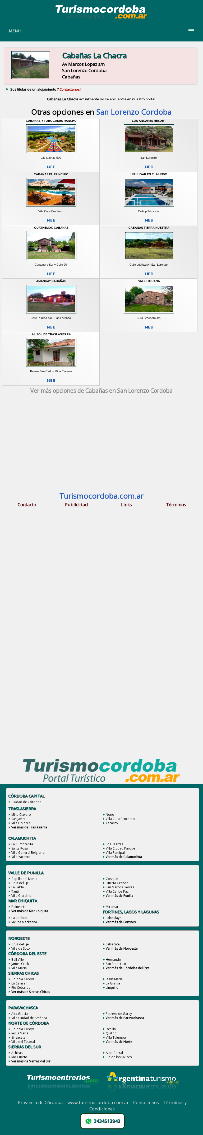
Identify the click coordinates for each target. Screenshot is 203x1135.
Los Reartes (114, 844)
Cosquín (112, 878)
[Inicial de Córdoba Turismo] (101, 18)
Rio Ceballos (20, 987)
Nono (110, 814)
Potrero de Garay (119, 1013)
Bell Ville (17, 959)
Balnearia (18, 906)
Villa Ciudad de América (29, 1018)
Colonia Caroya (23, 979)
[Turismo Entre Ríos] (62, 1096)
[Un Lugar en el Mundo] (149, 207)
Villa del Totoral (23, 1041)
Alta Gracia (19, 1013)
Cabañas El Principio (51, 174)
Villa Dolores (20, 823)
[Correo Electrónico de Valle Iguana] (149, 329)
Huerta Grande (117, 883)
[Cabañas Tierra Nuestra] (149, 260)
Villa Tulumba (116, 1037)
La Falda (17, 887)
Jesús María (114, 979)
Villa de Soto (20, 948)
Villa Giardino (21, 895)
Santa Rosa (19, 848)
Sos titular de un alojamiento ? (45, 89)
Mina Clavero (21, 814)
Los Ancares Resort (149, 120)
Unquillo (112, 987)
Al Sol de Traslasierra (51, 334)
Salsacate (113, 944)
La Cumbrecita (22, 844)
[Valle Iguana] (149, 314)
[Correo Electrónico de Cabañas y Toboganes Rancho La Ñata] (51, 169)
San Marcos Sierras (120, 887)
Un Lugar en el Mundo (149, 174)
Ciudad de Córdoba (26, 802)
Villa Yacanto (20, 857)
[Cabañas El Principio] (51, 207)
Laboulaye (113, 918)
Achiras (16, 1052)
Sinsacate (18, 1037)
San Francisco (116, 964)
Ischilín (111, 1029)
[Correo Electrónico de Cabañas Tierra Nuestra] (149, 276)
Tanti (15, 891)
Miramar (112, 906)
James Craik (20, 964)
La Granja (113, 983)
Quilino (111, 1033)
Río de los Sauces (119, 1057)
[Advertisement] (101, 444)
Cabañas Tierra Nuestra (148, 227)
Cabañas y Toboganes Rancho (51, 120)
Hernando (113, 959)
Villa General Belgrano (28, 852)
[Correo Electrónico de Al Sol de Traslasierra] (51, 383)
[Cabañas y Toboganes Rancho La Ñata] (51, 154)
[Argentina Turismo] (142, 1096)
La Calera (18, 983)
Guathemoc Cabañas (51, 227)
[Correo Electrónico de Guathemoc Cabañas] (51, 276)
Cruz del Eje (20, 883)
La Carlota (19, 918)
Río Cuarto (19, 1057)
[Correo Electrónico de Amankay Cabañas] (51, 329)
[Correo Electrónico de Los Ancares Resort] (149, 169)
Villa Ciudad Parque (120, 848)
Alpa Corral (114, 1052)
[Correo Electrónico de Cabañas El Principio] (51, 222)
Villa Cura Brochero (120, 819)
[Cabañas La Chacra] (30, 79)
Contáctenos (146, 1102)
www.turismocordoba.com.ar (98, 1102)
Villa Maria (19, 968)
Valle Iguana (149, 281)
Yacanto (112, 823)
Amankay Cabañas (51, 281)
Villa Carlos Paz (117, 891)
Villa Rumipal (115, 852)
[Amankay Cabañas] (51, 314)
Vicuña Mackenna (24, 922)
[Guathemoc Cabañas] (51, 260)
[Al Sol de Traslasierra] (51, 367)
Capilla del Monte (24, 878)
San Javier (18, 819)
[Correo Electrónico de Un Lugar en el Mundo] (149, 222)
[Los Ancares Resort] (149, 154)
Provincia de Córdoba (40, 1102)
